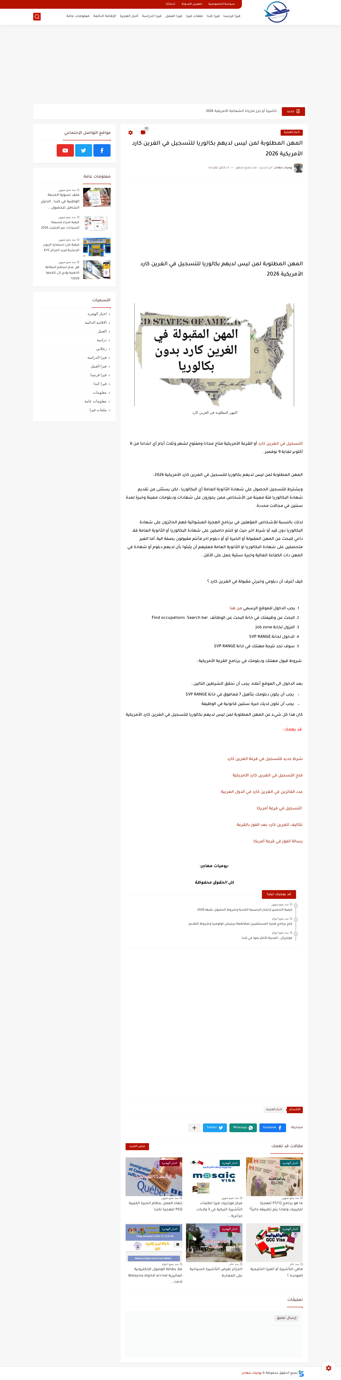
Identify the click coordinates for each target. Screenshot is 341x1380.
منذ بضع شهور (280, 904)
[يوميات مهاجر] (276, 12)
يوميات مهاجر (252, 1373)
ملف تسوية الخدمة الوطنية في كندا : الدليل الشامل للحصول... (60, 201)
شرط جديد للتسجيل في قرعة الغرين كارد (264, 759)
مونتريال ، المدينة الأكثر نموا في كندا (267, 938)
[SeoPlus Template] (301, 1373)
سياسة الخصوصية (221, 4)
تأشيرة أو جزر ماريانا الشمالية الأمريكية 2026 (241, 111)
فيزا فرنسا (231, 16)
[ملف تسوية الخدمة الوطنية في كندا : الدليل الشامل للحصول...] (97, 197)
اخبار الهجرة (292, 132)
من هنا (235, 608)
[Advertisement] (170, 65)
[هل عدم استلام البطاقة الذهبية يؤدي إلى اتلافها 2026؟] (97, 269)
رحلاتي (101, 348)
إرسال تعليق (286, 1318)
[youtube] (65, 150)
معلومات (100, 392)
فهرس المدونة (192, 4)
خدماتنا (170, 4)
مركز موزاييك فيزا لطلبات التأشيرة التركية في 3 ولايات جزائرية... (219, 1210)
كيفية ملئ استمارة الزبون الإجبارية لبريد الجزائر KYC (61, 247)
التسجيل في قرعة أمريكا (279, 808)
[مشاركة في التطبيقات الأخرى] (194, 1127)
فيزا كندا (213, 16)
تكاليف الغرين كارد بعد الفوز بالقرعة (270, 825)
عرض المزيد (137, 1146)
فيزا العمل (173, 16)
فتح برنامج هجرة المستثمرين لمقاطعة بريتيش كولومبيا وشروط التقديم (240, 924)
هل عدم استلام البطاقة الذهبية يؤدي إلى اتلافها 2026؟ (62, 273)
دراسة (102, 340)
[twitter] (83, 150)
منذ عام (294, 1264)
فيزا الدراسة (152, 16)
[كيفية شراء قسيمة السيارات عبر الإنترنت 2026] (97, 224)
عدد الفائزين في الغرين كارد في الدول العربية (262, 792)
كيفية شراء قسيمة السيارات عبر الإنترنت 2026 (60, 225)
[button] (272, 1127)
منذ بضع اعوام (280, 918)
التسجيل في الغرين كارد (280, 444)
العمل (102, 331)
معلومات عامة (78, 16)
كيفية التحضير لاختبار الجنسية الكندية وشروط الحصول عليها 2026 (244, 910)
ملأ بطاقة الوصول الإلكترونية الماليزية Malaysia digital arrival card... (155, 1276)
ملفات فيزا (194, 16)
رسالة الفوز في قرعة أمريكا (278, 841)
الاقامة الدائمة (96, 322)
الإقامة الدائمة (104, 16)
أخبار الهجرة (129, 16)
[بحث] (37, 16)
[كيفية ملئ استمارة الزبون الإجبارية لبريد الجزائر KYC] (97, 247)
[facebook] (102, 150)
